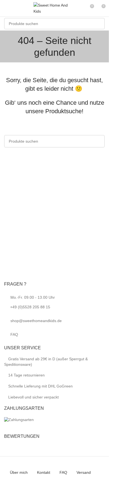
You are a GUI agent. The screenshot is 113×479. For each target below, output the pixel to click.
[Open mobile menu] (6, 8)
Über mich (19, 472)
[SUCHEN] (99, 23)
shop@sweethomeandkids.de (36, 321)
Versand (84, 472)
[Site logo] (52, 8)
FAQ (14, 334)
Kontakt (43, 472)
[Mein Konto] (79, 8)
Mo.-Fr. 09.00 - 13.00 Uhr (32, 302)
